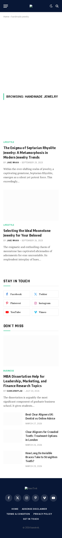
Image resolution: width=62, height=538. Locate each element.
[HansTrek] (31, 6)
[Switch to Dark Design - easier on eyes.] (51, 6)
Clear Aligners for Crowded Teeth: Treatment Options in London (41, 436)
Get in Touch (31, 519)
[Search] (57, 6)
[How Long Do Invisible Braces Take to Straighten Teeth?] (12, 457)
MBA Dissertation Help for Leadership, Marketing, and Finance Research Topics (24, 381)
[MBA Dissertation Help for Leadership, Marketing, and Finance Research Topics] (31, 350)
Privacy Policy (42, 514)
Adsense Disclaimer (34, 509)
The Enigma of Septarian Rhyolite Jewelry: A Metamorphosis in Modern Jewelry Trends (29, 152)
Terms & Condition (18, 514)
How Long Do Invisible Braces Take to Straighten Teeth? (41, 457)
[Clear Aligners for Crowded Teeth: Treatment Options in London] (12, 436)
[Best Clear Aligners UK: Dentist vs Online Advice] (12, 418)
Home (6, 17)
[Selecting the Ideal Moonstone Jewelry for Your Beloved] (31, 205)
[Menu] (5, 6)
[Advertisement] (31, 55)
